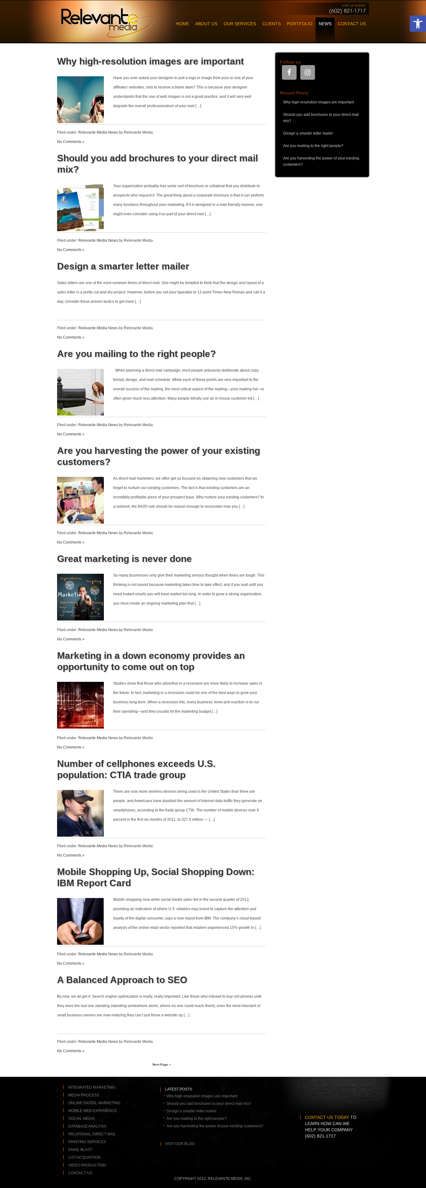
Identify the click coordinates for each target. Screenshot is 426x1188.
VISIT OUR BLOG (180, 1144)
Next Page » (161, 1064)
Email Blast (80, 1149)
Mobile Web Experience (92, 1110)
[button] (418, 24)
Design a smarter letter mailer (123, 266)
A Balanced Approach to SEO (122, 980)
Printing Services (87, 1141)
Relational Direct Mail (92, 1134)
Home (182, 23)
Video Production (87, 1165)
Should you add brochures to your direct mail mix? (209, 1103)
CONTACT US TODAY (327, 1117)
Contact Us (352, 23)
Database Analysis (87, 1126)
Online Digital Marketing (94, 1103)
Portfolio (299, 23)
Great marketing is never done (124, 559)
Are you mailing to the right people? (136, 354)
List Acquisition (84, 1157)
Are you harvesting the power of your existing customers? (215, 1126)
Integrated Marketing (91, 1087)
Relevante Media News (98, 132)
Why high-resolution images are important (150, 61)
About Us (206, 23)
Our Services (240, 23)
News (325, 23)
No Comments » (71, 142)
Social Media (81, 1118)
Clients (271, 23)
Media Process (83, 1095)
